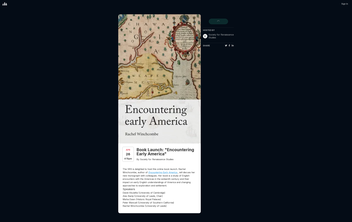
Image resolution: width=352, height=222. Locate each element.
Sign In (344, 4)
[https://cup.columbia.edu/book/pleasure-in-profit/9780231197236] (177, 172)
